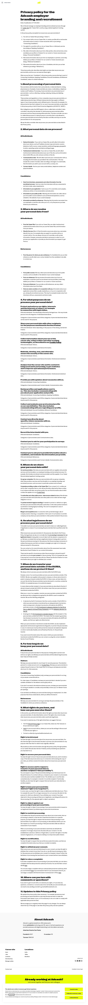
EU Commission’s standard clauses (43, 614)
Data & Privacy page (34, 724)
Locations (7, 956)
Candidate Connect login (77, 969)
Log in (25, 728)
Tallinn (26, 954)
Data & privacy (9, 958)
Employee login (8, 969)
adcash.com (80, 958)
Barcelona (27, 956)
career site (26, 28)
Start (6, 952)
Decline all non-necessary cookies (74, 993)
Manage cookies (9, 961)
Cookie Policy (11, 994)
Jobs (6, 954)
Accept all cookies (74, 989)
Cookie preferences (74, 997)
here (26, 865)
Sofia (26, 952)
